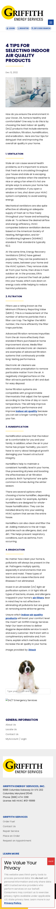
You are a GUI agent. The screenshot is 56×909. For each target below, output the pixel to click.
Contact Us (12, 734)
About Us (11, 724)
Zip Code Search (42, 28)
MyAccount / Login (16, 739)
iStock (32, 649)
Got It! (50, 861)
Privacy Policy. (13, 903)
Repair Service (11, 831)
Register (24, 28)
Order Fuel (9, 821)
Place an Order (11, 836)
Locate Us (11, 729)
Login (12, 28)
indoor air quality (26, 411)
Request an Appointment (17, 840)
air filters (38, 597)
